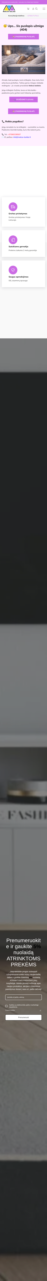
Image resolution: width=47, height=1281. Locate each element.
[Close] (43, 594)
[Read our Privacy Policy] (42, 631)
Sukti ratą (24, 641)
